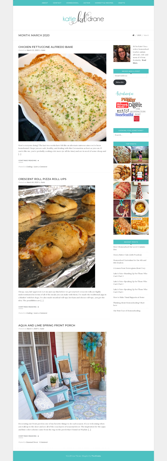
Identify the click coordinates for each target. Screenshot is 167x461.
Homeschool (72, 3)
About (45, 3)
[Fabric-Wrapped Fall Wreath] (122, 208)
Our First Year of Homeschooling (126, 311)
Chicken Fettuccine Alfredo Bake (45, 47)
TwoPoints (96, 456)
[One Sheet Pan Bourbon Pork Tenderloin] (122, 172)
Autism (87, 3)
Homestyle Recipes (104, 3)
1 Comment (43, 442)
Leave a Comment (40, 167)
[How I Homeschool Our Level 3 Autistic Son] (140, 154)
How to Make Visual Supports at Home (129, 297)
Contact (57, 3)
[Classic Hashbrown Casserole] (140, 226)
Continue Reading (28, 160)
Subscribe (120, 82)
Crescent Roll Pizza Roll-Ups (42, 179)
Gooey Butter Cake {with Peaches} (127, 255)
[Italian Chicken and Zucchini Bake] (122, 154)
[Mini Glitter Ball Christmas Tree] (140, 190)
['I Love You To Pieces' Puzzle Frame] (140, 172)
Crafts (121, 3)
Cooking (29, 167)
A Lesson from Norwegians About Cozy (129, 268)
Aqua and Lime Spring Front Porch (46, 325)
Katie (43, 50)
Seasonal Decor (32, 442)
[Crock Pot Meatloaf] (122, 190)
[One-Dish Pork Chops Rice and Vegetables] (122, 226)
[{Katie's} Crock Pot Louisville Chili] (140, 208)
